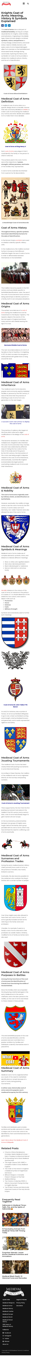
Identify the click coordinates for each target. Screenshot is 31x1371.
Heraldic (4, 590)
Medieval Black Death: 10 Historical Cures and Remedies (14, 1277)
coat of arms (9, 151)
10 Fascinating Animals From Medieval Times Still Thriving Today (13, 1231)
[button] (23, 4)
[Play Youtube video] (15, 1058)
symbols (19, 240)
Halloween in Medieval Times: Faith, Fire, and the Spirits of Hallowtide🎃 (14, 1207)
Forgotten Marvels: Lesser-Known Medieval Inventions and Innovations (15, 1254)
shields (25, 110)
